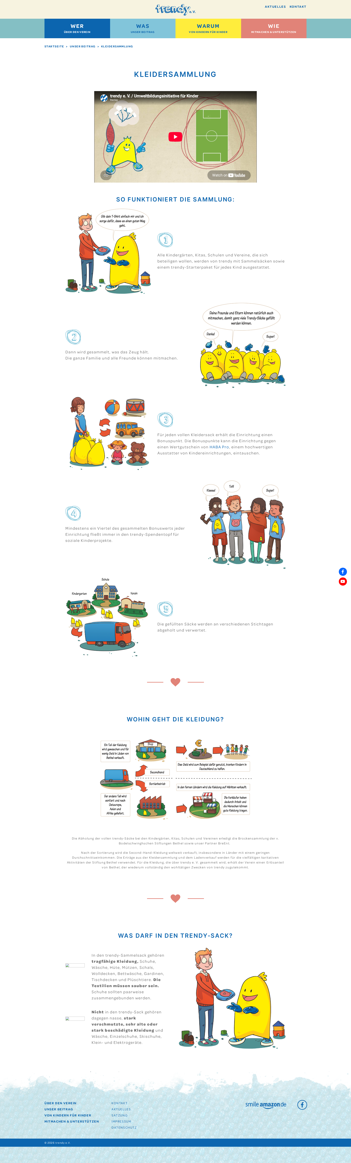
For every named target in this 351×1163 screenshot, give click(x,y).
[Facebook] (302, 1104)
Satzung (120, 1115)
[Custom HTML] (343, 591)
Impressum (121, 1121)
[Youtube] (343, 581)
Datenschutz (124, 1127)
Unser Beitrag (143, 28)
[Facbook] (343, 572)
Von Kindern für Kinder (208, 28)
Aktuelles (275, 6)
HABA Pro (219, 447)
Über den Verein (77, 28)
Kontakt (298, 6)
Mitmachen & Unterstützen (273, 28)
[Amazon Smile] (266, 1105)
